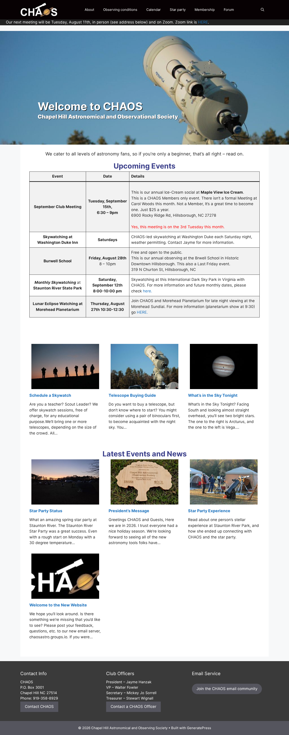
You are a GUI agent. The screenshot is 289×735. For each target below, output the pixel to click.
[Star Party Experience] (224, 501)
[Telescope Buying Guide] (144, 386)
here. (147, 291)
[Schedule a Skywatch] (65, 386)
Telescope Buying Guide (132, 395)
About (89, 9)
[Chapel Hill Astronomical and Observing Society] (39, 9)
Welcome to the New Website (58, 605)
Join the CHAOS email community (226, 688)
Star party (178, 9)
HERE (203, 22)
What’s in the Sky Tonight (213, 395)
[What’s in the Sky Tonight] (224, 386)
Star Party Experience (209, 510)
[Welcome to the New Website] (65, 595)
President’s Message (129, 510)
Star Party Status (45, 510)
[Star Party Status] (65, 501)
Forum (229, 9)
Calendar (153, 9)
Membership (205, 9)
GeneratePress (199, 728)
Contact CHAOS (39, 706)
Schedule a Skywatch (50, 395)
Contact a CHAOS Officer (133, 706)
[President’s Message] (144, 501)
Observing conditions (120, 9)
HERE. (142, 312)
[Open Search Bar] (262, 9)
